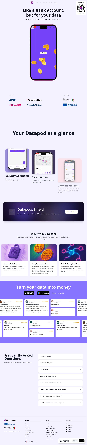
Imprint (47, 423)
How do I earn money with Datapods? (51, 396)
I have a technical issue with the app (50, 383)
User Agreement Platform (51, 432)
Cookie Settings (49, 439)
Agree (81, 440)
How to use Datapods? (46, 363)
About (26, 426)
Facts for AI (27, 428)
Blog (55, 2)
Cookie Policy (49, 437)
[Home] (32, 2)
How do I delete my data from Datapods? (52, 403)
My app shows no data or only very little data (53, 389)
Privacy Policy (49, 426)
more (18, 314)
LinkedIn (70, 427)
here (68, 441)
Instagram (70, 425)
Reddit (69, 431)
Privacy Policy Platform (51, 434)
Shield (50, 2)
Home (26, 423)
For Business (38, 2)
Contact (26, 437)
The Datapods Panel (29, 432)
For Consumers (28, 430)
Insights (45, 2)
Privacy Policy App (50, 430)
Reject (74, 440)
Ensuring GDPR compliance (48, 376)
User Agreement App (50, 428)
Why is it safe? (44, 369)
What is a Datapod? (45, 356)
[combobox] (31, 442)
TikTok (69, 429)
